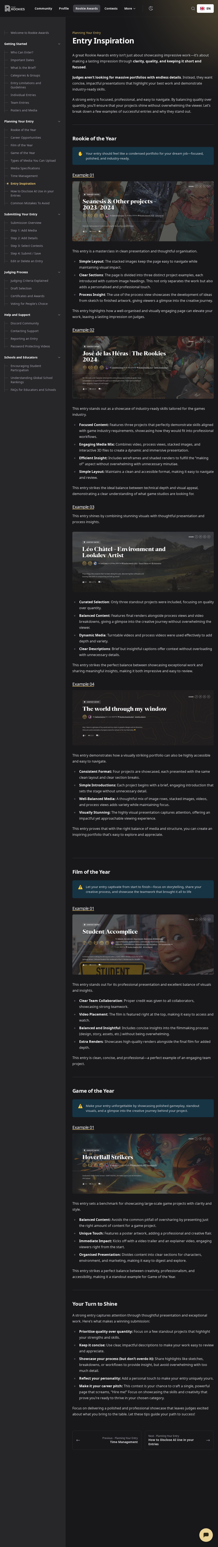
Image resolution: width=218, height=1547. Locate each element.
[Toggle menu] (59, 44)
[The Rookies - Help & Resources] (14, 8)
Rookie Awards (87, 8)
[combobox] (205, 8)
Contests (111, 8)
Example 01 (83, 175)
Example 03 (83, 507)
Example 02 (83, 330)
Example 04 (83, 684)
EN (209, 8)
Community (43, 8)
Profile (64, 8)
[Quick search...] (193, 8)
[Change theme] (151, 8)
